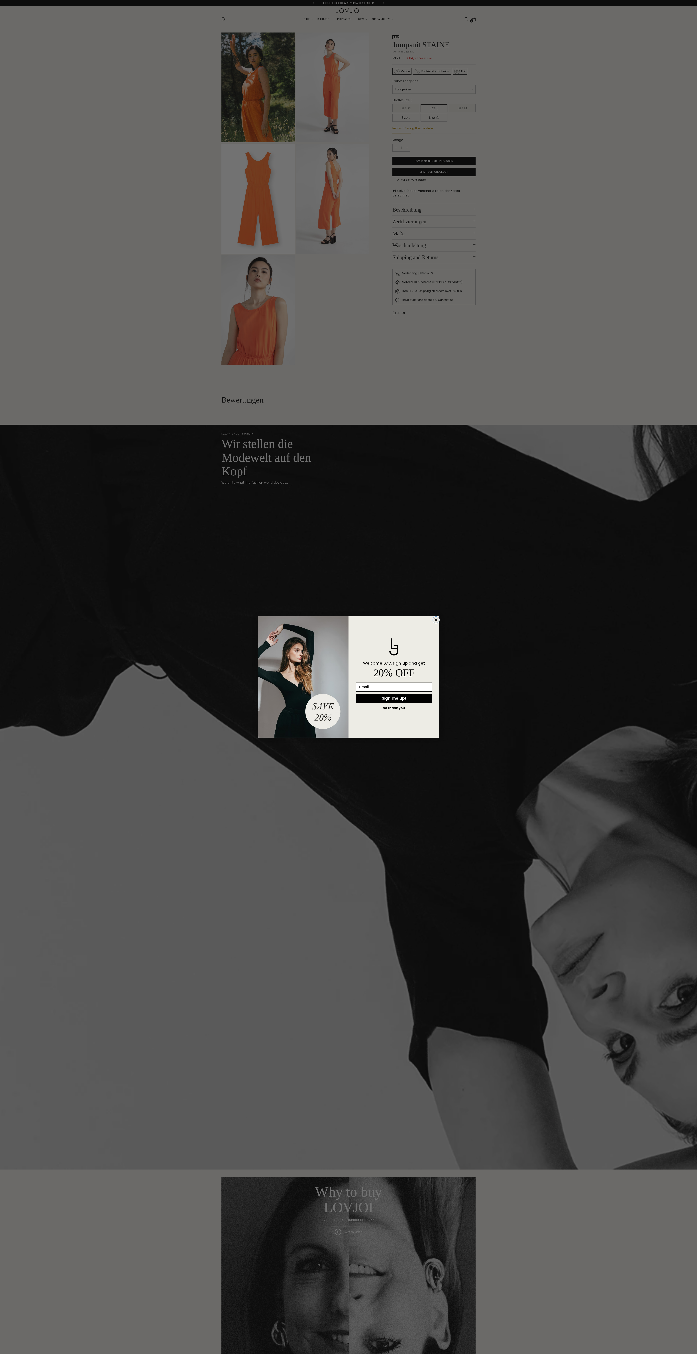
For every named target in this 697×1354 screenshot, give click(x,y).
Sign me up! (394, 698)
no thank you (394, 708)
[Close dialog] (436, 620)
